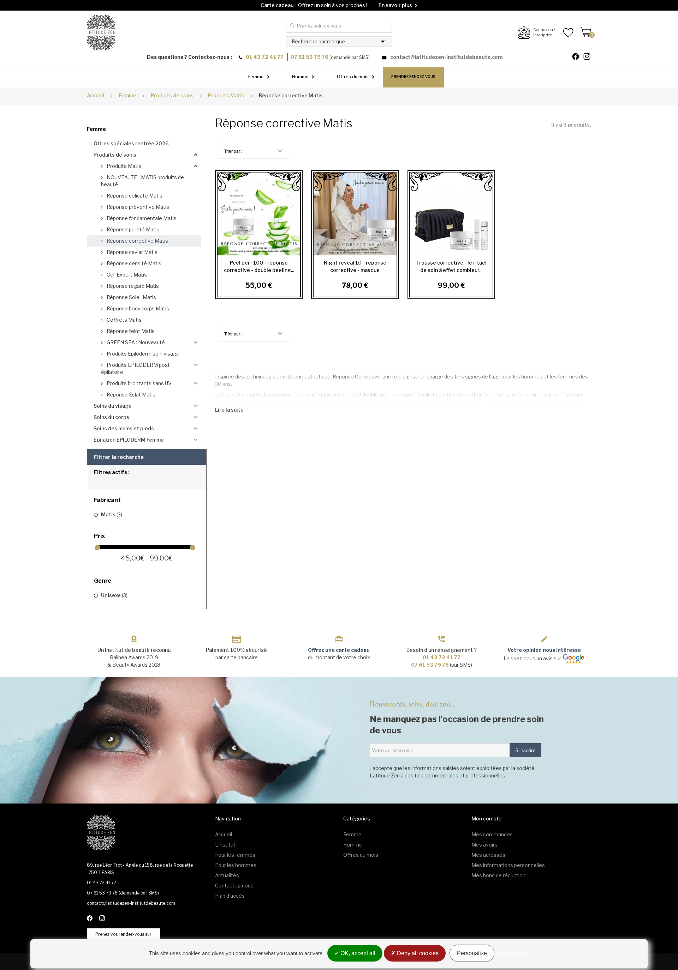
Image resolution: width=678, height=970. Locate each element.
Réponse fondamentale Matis (141, 218)
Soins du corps (111, 417)
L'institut (225, 845)
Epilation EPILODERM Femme (129, 440)
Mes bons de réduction (498, 875)
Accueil (96, 95)
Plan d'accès (230, 896)
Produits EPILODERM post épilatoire (135, 368)
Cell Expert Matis (126, 275)
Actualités (227, 875)
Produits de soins (115, 155)
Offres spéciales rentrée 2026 (131, 143)
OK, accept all (357, 953)
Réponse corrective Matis (137, 241)
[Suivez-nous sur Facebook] (578, 57)
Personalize (472, 953)
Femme (256, 76)
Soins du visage (113, 406)
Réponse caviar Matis (131, 252)
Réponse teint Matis (130, 331)
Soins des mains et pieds (124, 428)
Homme (300, 76)
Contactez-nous (234, 886)
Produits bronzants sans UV (139, 383)
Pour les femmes (235, 855)
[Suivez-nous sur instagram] (589, 57)
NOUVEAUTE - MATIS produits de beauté (142, 180)
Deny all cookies (417, 953)
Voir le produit (257, 214)
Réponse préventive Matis (137, 207)
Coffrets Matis (124, 320)
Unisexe (114, 595)
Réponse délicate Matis (134, 196)
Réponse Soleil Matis (131, 297)
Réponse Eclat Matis (130, 395)
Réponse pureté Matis (132, 229)
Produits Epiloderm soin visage (142, 354)
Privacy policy (514, 953)
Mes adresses (488, 855)
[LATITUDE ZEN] (101, 32)
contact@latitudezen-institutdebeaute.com (446, 57)
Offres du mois (353, 76)
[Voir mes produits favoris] (564, 32)
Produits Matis (123, 166)
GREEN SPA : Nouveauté (135, 342)
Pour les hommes (235, 865)
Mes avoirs (484, 845)
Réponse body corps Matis (137, 308)
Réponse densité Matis (133, 263)
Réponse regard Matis (132, 286)
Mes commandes (492, 834)
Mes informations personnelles (508, 865)
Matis (111, 514)
